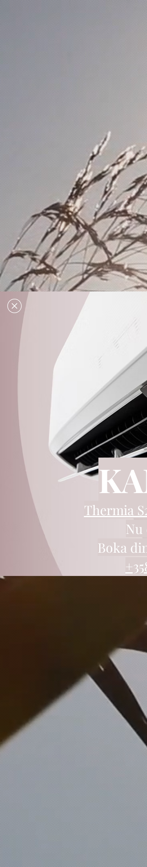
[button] (14, 306)
